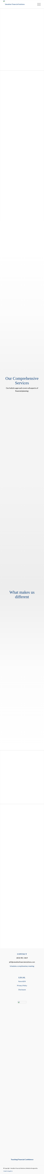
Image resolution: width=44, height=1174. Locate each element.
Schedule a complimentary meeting (22, 966)
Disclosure (22, 990)
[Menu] (38, 4)
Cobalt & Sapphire (8, 1171)
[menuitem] (38, 4)
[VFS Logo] (18, 4)
